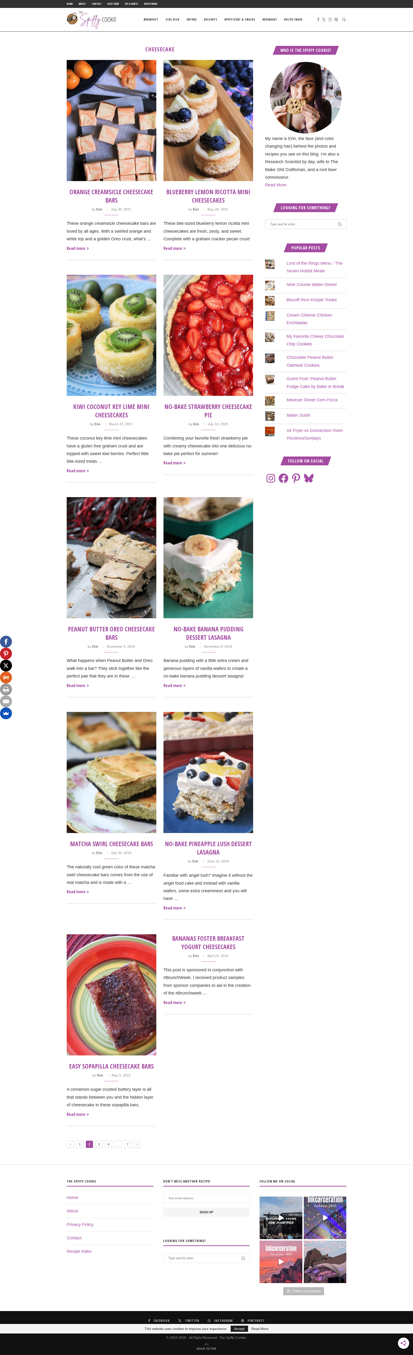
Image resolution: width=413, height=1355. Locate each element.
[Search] (344, 19)
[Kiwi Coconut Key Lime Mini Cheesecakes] (111, 335)
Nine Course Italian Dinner (312, 284)
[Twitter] (324, 19)
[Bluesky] (309, 478)
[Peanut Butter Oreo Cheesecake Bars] (111, 557)
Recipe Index (150, 3)
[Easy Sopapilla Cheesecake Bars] (111, 994)
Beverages (269, 19)
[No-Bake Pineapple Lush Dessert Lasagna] (208, 772)
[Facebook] (318, 19)
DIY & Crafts (131, 3)
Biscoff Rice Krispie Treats (312, 299)
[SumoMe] (6, 713)
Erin (99, 209)
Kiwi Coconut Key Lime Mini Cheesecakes (111, 410)
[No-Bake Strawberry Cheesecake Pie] (208, 335)
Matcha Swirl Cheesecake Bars (111, 843)
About (82, 3)
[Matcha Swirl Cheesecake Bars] (111, 772)
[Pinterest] (336, 19)
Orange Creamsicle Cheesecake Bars (111, 196)
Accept (239, 1329)
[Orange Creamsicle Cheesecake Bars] (111, 120)
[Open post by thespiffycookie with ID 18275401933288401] (281, 1262)
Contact (97, 3)
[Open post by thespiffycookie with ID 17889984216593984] (325, 1262)
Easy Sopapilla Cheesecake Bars (111, 1066)
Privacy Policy (80, 1224)
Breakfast (151, 19)
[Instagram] (330, 19)
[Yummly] (6, 677)
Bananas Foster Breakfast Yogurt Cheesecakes (208, 942)
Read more (76, 248)
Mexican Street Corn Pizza (312, 400)
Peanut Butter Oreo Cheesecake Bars (111, 633)
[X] (6, 666)
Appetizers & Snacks (239, 19)
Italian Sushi (298, 415)
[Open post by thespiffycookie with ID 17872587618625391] (325, 1218)
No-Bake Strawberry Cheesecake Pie (208, 410)
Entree (192, 19)
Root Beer (113, 3)
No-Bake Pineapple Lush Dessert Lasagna (208, 847)
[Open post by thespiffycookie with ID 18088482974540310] (281, 1218)
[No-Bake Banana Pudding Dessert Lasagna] (208, 557)
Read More (275, 185)
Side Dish (172, 19)
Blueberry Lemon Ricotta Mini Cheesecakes (208, 196)
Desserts (210, 19)
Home (70, 3)
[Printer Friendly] (6, 689)
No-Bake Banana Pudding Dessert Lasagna (208, 633)
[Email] (6, 701)
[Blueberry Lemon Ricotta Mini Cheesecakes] (208, 120)
